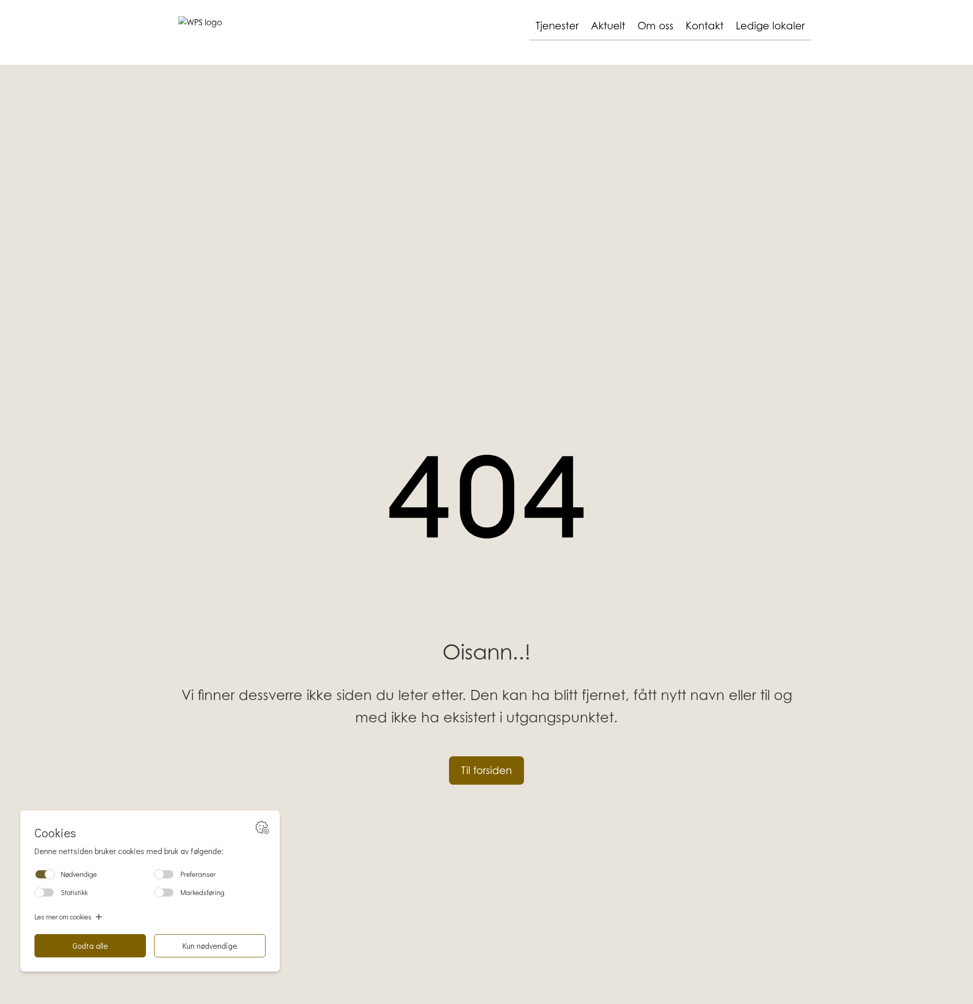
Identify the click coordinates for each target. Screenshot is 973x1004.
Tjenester (557, 26)
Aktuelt (608, 26)
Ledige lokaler (770, 26)
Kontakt (705, 26)
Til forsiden (486, 770)
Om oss (655, 26)
